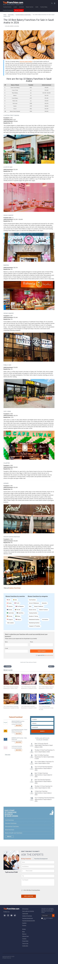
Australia (10, 609)
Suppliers (24, 923)
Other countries (10, 622)
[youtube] (11, 916)
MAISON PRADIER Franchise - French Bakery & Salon (18, 723)
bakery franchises (15, 588)
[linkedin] (4, 916)
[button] (52, 3)
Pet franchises (45, 619)
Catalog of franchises (27, 915)
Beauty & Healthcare (38, 606)
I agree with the (45, 655)
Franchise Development (8, 10)
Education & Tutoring (33, 616)
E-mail (6, 648)
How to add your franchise (28, 911)
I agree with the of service (48, 919)
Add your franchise (19, 10)
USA (9, 599)
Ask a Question (28, 896)
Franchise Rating (43, 7)
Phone (31, 641)
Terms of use (25, 943)
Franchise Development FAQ (28, 920)
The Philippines (20, 606)
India (16, 599)
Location (15, 7)
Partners (24, 925)
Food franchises (32, 599)
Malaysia (19, 619)
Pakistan (18, 616)
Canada (10, 603)
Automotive (44, 603)
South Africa (20, 613)
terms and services (49, 655)
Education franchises (10, 823)
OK (53, 915)
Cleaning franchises (33, 613)
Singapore (10, 619)
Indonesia (10, 606)
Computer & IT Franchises (34, 626)
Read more (18, 725)
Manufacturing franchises (34, 622)
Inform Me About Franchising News (31, 890)
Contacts (24, 938)
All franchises (25, 908)
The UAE (18, 609)
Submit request (41, 651)
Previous (7, 666)
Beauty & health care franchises (13, 833)
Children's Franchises (43, 609)
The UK (17, 603)
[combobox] (42, 719)
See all (9, 836)
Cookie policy (25, 945)
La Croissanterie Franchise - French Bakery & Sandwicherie (19, 731)
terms (50, 918)
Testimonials (25, 913)
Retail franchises (9, 829)
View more (7, 754)
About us (24, 934)
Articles (24, 929)
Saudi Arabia (11, 613)
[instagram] (8, 916)
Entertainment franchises (34, 619)
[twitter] (15, 916)
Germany (10, 616)
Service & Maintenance (34, 603)
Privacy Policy (25, 941)
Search (42, 731)
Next (51, 666)
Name (6, 641)
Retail (30, 606)
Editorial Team (25, 936)
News (23, 931)
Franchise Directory (7, 7)
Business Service (32, 609)
